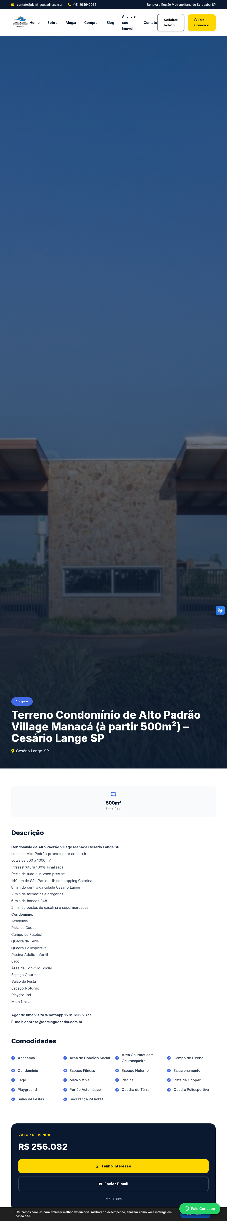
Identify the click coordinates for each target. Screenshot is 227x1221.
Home (35, 23)
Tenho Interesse (116, 1166)
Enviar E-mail (116, 1184)
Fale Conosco (201, 22)
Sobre (52, 23)
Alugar (70, 23)
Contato (150, 23)
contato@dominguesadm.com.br (39, 4)
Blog (110, 23)
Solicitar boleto (171, 22)
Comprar (91, 23)
